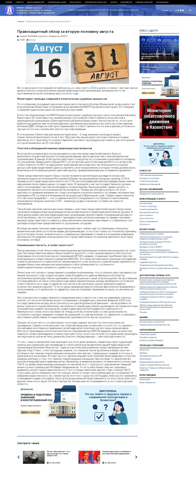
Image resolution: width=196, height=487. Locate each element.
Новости (20, 2)
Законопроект (146, 359)
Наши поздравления (149, 221)
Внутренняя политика (149, 212)
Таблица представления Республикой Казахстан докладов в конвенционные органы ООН (156, 307)
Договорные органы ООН (96, 2)
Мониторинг (75, 2)
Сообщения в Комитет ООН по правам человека (156, 298)
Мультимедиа (162, 2)
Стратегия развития (148, 209)
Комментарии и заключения (152, 322)
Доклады (143, 353)
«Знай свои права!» (148, 334)
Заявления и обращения (150, 184)
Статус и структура (148, 206)
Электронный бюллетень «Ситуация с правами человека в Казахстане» (156, 238)
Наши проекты (146, 215)
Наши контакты (147, 218)
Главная (8, 2)
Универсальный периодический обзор (156, 265)
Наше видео (145, 379)
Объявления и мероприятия (152, 194)
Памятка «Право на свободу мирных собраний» (156, 369)
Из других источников (149, 178)
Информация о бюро (57, 2)
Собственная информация (151, 175)
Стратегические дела (149, 181)
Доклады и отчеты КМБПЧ (151, 247)
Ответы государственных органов (154, 365)
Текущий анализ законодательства (155, 325)
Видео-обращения (147, 382)
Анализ (113, 2)
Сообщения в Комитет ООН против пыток (158, 302)
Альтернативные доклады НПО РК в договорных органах (155, 243)
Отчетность (145, 224)
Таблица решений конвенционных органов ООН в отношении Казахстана (158, 288)
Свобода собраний (144, 2)
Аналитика (144, 350)
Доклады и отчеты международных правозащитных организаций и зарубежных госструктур (159, 252)
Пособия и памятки (148, 337)
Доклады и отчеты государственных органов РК (159, 269)
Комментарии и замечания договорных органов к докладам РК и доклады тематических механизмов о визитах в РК (158, 282)
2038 (22, 40)
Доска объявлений (35, 2)
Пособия (143, 312)
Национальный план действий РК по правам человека (159, 258)
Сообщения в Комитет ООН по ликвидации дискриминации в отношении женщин (158, 293)
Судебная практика (148, 262)
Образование (126, 2)
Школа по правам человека (151, 340)
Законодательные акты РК (151, 356)
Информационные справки (152, 234)
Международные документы (152, 362)
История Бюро (146, 203)
